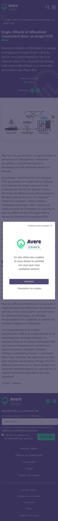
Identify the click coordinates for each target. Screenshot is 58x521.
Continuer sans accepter (38, 225)
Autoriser (29, 281)
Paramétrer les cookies (29, 288)
